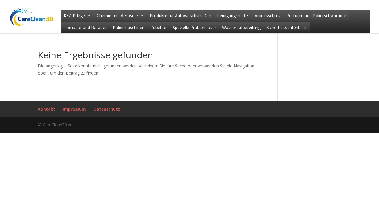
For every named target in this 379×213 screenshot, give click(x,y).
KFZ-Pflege (74, 15)
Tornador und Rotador (85, 27)
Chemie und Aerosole (117, 15)
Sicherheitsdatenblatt (286, 27)
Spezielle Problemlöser (194, 27)
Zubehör (158, 27)
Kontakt (46, 109)
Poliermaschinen (128, 27)
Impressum (74, 109)
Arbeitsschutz (267, 15)
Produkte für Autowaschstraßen (180, 15)
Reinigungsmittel (233, 15)
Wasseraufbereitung (241, 27)
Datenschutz (107, 109)
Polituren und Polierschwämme (316, 15)
